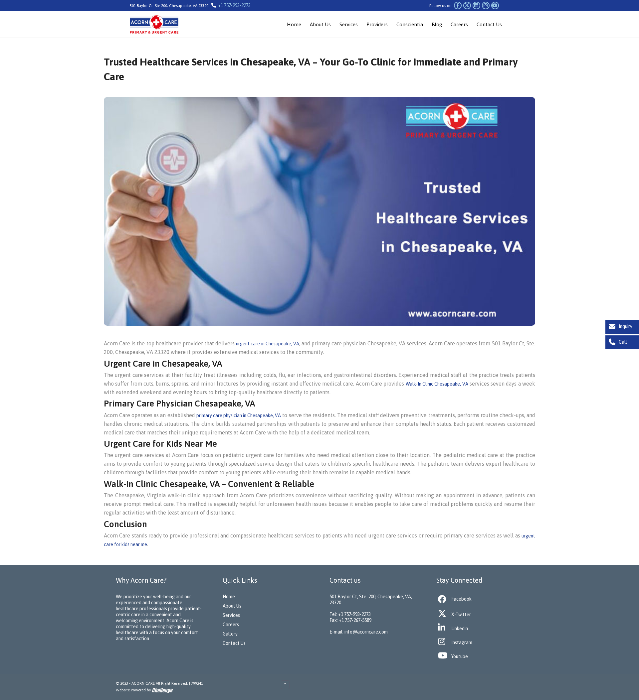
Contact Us (489, 24)
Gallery (230, 634)
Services (348, 24)
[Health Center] (163, 24)
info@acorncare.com (366, 632)
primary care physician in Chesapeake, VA (238, 415)
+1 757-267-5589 (355, 620)
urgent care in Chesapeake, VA (267, 343)
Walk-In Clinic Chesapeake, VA (437, 384)
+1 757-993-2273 (234, 5)
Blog (437, 24)
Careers (459, 24)
